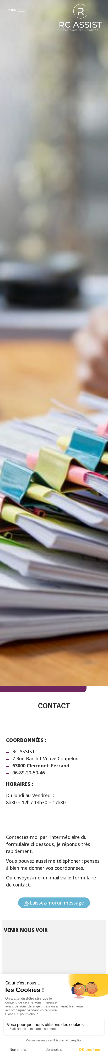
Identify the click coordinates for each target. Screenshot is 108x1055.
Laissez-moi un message (57, 903)
